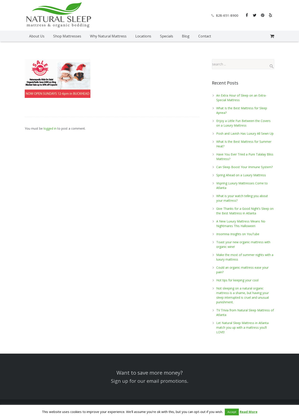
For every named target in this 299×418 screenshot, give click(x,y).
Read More (248, 411)
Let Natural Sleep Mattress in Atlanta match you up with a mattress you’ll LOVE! (242, 327)
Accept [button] (231, 412)
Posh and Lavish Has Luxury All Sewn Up (245, 133)
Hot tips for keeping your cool (237, 280)
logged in (50, 128)
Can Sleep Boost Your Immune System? (244, 167)
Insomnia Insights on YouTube (237, 234)
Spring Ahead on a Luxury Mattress (241, 175)
